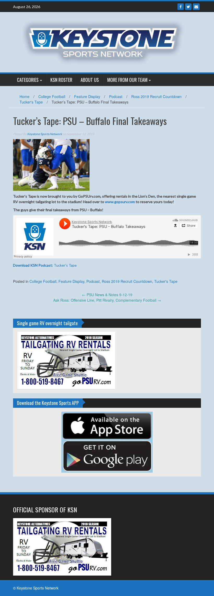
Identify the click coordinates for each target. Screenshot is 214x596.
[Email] (196, 6)
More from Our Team (127, 79)
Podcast (115, 96)
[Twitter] (188, 6)
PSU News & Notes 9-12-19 (107, 294)
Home (24, 96)
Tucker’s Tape (45, 265)
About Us (90, 79)
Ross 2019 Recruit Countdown (156, 96)
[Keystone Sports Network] (105, 41)
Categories (28, 79)
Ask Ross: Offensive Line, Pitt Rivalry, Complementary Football (107, 300)
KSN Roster (61, 79)
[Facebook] (180, 6)
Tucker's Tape (31, 102)
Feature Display (87, 96)
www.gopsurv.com (120, 201)
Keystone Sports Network (44, 134)
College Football (51, 96)
